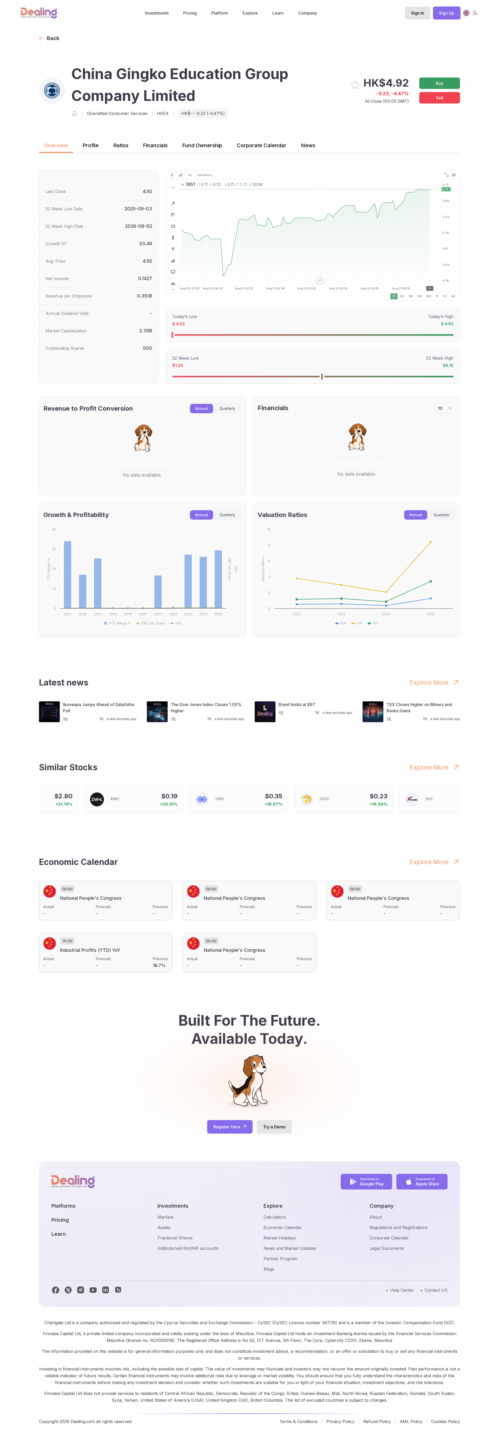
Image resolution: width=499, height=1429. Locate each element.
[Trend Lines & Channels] (173, 203)
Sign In (417, 13)
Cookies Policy (445, 1421)
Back (53, 38)
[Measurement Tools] (173, 237)
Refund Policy (377, 1421)
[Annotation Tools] (173, 272)
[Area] (180, 175)
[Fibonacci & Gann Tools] (173, 215)
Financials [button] (155, 145)
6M (428, 296)
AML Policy (411, 1421)
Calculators (275, 1217)
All (453, 296)
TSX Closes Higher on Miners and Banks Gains (419, 707)
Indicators (204, 175)
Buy (439, 83)
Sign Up (446, 13)
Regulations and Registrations (399, 1227)
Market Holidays (280, 1237)
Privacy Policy (340, 1421)
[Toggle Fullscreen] (446, 175)
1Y (437, 296)
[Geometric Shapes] (173, 226)
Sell (439, 97)
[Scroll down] (173, 289)
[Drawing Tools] (172, 175)
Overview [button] (56, 145)
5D (402, 296)
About (376, 1217)
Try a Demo (274, 1126)
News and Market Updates (290, 1248)
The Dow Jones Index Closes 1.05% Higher (206, 707)
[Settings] (453, 175)
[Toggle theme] (475, 13)
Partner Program (280, 1258)
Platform (219, 13)
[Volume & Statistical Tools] (173, 260)
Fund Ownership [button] (202, 145)
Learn (278, 13)
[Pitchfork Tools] (173, 249)
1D (394, 296)
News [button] (308, 145)
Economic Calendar (283, 1227)
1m (190, 175)
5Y (445, 296)
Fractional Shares (175, 1237)
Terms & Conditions (298, 1421)
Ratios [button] (120, 145)
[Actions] (173, 187)
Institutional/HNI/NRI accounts (187, 1248)
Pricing (190, 13)
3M (419, 296)
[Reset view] (320, 279)
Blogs (269, 1269)
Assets (163, 1227)
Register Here (226, 1126)
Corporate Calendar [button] (261, 145)
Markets (165, 1217)
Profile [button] (91, 145)
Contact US (436, 1290)
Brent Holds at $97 (297, 704)
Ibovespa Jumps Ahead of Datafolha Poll (98, 707)
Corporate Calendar (389, 1237)
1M (410, 296)
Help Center (402, 1290)
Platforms (63, 1206)
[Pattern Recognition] (173, 283)
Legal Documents (387, 1248)
